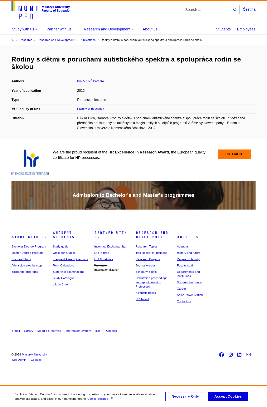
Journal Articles (146, 265)
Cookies (111, 330)
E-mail (15, 330)
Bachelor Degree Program (28, 246)
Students (223, 29)
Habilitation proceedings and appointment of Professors (151, 282)
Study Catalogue (64, 278)
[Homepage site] (41, 10)
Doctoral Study (21, 259)
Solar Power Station (190, 294)
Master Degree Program (27, 252)
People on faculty (188, 259)
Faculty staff (185, 265)
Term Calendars (63, 265)
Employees (246, 29)
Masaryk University (34, 354)
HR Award (142, 299)
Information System (78, 330)
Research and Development (152, 235)
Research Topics (146, 246)
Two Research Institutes (151, 252)
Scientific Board (146, 292)
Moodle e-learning (49, 330)
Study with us (29, 237)
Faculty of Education (90, 108)
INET (98, 330)
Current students (63, 235)
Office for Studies (64, 252)
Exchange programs (24, 271)
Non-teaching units (189, 282)
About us (188, 237)
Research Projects (148, 259)
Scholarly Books (146, 271)
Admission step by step (26, 265)
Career (181, 288)
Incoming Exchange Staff (110, 246)
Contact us (184, 301)
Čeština (249, 9)
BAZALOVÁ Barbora (90, 81)
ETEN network (103, 259)
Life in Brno (60, 284)
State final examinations (68, 271)
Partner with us (110, 235)
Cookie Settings (97, 398)
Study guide (60, 246)
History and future (188, 252)
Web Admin (18, 359)
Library (28, 330)
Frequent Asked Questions (70, 259)
